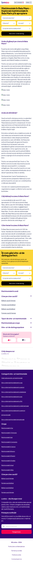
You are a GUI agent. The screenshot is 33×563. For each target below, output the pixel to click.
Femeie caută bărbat (8, 305)
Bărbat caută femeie (8, 301)
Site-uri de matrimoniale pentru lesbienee (13, 392)
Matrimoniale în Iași (7, 437)
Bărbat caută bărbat (8, 309)
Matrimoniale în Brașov (8, 451)
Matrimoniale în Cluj (7, 428)
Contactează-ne (16, 559)
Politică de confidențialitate (16, 546)
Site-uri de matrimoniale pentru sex (11, 396)
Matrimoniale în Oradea (8, 460)
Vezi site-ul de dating (16, 33)
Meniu (28, 2)
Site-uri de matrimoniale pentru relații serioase (15, 406)
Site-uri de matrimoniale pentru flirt (11, 401)
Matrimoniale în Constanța (9, 442)
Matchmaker (18, 2)
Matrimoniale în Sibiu (7, 470)
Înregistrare (16, 532)
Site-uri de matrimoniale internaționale (12, 419)
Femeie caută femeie (8, 313)
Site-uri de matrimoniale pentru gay (12, 382)
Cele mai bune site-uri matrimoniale (11, 378)
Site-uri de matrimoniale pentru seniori (12, 387)
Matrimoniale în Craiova (8, 446)
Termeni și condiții (16, 550)
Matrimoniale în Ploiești (8, 456)
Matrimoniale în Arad (7, 465)
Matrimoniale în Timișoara (9, 433)
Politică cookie (16, 555)
